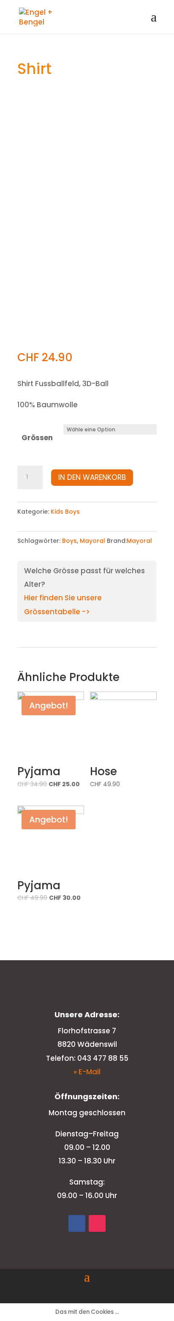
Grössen (37, 438)
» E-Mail (87, 1072)
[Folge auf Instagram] (97, 1223)
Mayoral (92, 541)
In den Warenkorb (92, 477)
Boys (69, 541)
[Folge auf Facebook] (76, 1223)
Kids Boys (65, 511)
